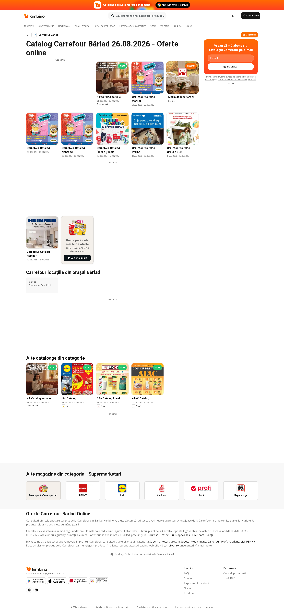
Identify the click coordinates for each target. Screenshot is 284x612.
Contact (188, 578)
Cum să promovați (234, 573)
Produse (177, 25)
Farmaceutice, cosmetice (132, 25)
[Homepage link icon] (111, 554)
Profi (224, 541)
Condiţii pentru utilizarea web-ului (152, 607)
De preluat (251, 34)
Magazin (164, 25)
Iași (188, 535)
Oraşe (189, 25)
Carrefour (214, 541)
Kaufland (233, 541)
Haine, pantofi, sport (104, 25)
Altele (153, 25)
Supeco (184, 541)
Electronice (64, 25)
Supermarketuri (46, 25)
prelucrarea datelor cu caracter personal (237, 79)
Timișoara (198, 535)
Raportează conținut (196, 583)
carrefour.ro (171, 545)
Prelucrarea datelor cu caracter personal (194, 607)
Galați (209, 535)
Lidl (243, 541)
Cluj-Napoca (177, 535)
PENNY (250, 541)
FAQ (186, 573)
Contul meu (252, 15)
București (152, 535)
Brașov (164, 535)
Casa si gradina (81, 25)
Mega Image (198, 541)
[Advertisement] (60, 84)
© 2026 (79, 607)
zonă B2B (229, 578)
